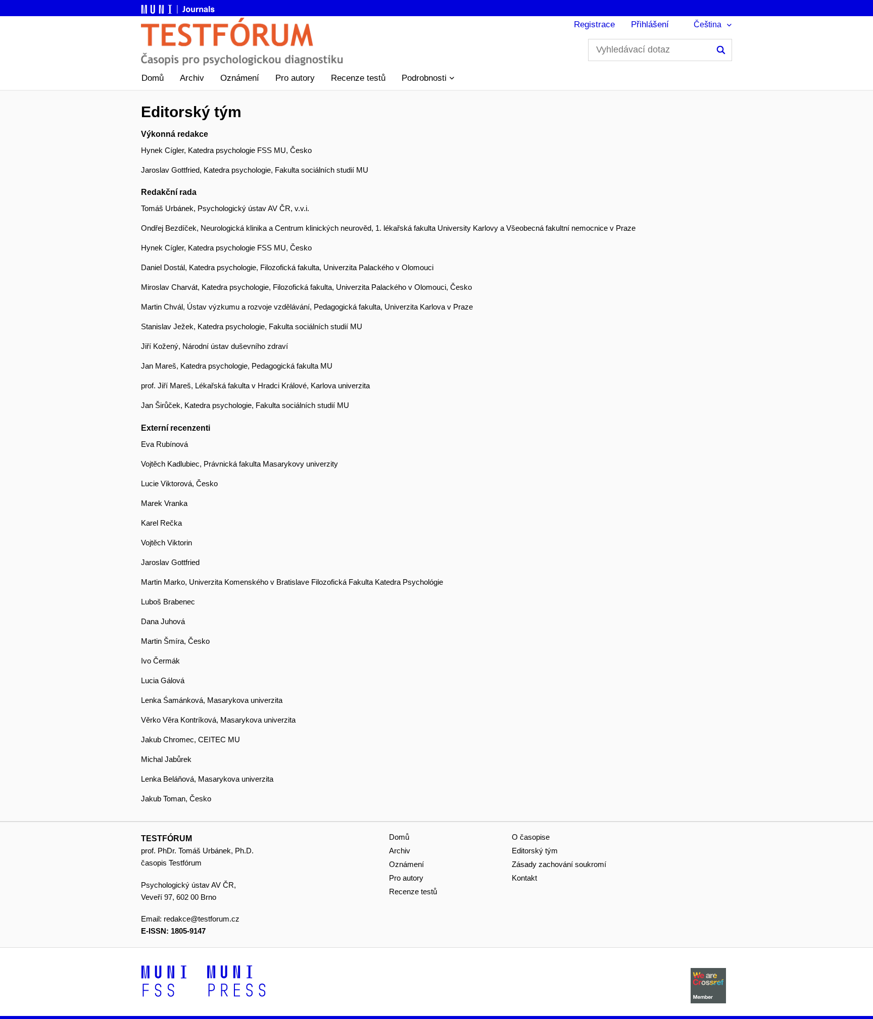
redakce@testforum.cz (201, 918)
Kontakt (524, 878)
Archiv (192, 78)
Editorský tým (535, 850)
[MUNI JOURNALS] (179, 7)
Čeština (707, 24)
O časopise (531, 837)
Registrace (594, 24)
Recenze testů (358, 78)
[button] (428, 78)
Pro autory (295, 78)
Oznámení (239, 78)
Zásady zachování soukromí (559, 864)
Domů (152, 78)
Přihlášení (650, 24)
